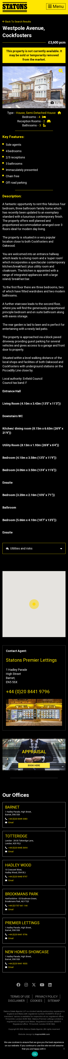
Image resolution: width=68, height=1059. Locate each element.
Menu (58, 6)
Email (11, 822)
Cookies (36, 1000)
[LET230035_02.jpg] (34, 87)
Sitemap (54, 1000)
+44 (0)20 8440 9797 (17, 877)
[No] (64, 1048)
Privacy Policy (46, 996)
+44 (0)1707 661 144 (17, 906)
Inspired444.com (42, 1034)
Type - (11, 113)
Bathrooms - (30, 125)
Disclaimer (16, 1000)
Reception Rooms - (30, 121)
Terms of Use (20, 996)
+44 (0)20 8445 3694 (17, 848)
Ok (34, 1054)
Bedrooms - (30, 117)
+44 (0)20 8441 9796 (28, 691)
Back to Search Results (18, 21)
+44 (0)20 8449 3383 (17, 819)
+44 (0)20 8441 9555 (17, 963)
